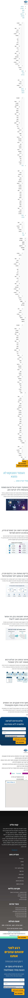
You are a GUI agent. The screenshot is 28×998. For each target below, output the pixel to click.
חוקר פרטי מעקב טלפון (16, 109)
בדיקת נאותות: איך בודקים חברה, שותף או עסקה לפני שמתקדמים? (14, 574)
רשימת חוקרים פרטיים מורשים (19, 186)
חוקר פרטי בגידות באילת (21, 909)
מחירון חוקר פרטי (22, 10)
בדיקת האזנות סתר (22, 15)
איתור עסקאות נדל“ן (19, 151)
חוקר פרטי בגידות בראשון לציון (20, 911)
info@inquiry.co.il (14, 935)
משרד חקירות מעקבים (16, 103)
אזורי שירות (22, 216)
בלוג (23, 165)
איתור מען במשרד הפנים (19, 145)
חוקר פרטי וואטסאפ (22, 896)
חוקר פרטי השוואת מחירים (19, 211)
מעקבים (17, 98)
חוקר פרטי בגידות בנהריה (21, 913)
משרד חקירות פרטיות (19, 229)
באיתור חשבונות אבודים (19, 138)
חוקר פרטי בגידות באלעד (21, 908)
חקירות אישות (16, 59)
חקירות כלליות (19, 23)
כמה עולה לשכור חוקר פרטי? (19, 203)
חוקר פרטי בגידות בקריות (21, 915)
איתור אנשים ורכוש (22, 90)
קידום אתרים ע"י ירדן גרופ (14, 932)
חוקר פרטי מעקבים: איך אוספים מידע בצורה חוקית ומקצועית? (15, 704)
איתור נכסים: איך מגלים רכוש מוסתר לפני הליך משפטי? (16, 660)
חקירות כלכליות (16, 63)
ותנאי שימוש (8, 736)
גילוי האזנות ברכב (19, 67)
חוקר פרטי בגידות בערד (21, 917)
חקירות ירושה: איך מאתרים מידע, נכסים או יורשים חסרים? (15, 531)
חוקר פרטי (19, 223)
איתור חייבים (19, 129)
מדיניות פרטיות (14, 736)
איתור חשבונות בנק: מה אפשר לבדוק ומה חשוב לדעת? (16, 617)
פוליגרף (18, 226)
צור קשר (23, 234)
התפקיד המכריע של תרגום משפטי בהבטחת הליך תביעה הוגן (14, 488)
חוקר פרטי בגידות (22, 73)
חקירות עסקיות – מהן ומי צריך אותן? (18, 892)
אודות (21, 238)
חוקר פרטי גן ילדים (22, 894)
